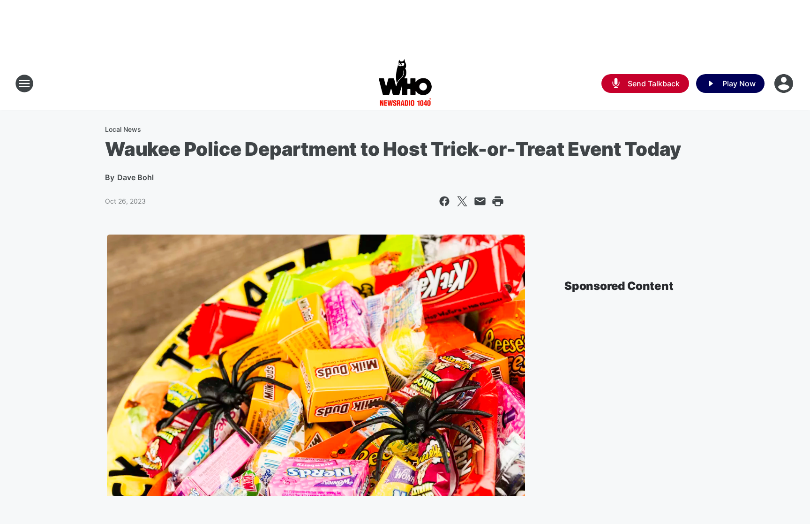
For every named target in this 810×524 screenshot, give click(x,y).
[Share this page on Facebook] (444, 201)
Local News (123, 129)
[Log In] (784, 83)
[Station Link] (405, 83)
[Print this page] (497, 201)
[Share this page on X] (462, 201)
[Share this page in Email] (480, 201)
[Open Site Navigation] (24, 83)
